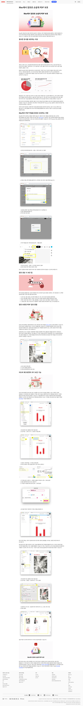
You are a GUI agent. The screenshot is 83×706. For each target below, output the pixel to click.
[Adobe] (3, 2)
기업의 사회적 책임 (71, 682)
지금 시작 (54, 1)
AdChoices (78, 698)
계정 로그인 (70, 674)
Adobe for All (70, 689)
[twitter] (14, 698)
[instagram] (12, 698)
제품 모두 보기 (5, 686)
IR (68, 683)
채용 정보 (69, 677)
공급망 (69, 685)
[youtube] (18, 698)
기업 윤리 (69, 688)
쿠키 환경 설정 (64, 698)
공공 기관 (36, 677)
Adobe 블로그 (70, 691)
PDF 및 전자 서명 (10, 1)
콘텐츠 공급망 (21, 676)
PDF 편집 (21, 398)
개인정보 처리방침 (55, 698)
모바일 (28, 1)
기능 (24, 1)
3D (3, 682)
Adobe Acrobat (18, 1)
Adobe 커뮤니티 (54, 677)
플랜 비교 (34, 1)
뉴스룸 (69, 680)
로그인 (79, 1)
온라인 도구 (40, 1)
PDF (3, 680)
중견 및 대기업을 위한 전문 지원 (56, 680)
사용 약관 (60, 698)
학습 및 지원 (47, 1)
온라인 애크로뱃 (45, 664)
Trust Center (70, 686)
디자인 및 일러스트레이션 (6, 677)
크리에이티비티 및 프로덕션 (23, 679)
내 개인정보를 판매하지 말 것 (71, 698)
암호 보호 (41, 117)
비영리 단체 (37, 676)
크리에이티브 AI (5, 674)
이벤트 (69, 679)
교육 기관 (36, 674)
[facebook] (10, 698)
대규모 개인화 (21, 674)
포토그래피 (4, 676)
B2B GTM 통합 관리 (22, 680)
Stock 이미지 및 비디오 (6, 685)
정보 (69, 676)
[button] (75, 2)
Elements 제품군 (5, 683)
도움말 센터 (53, 674)
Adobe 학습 (53, 679)
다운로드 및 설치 (54, 676)
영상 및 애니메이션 (5, 679)
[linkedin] (16, 698)
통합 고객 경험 (21, 677)
